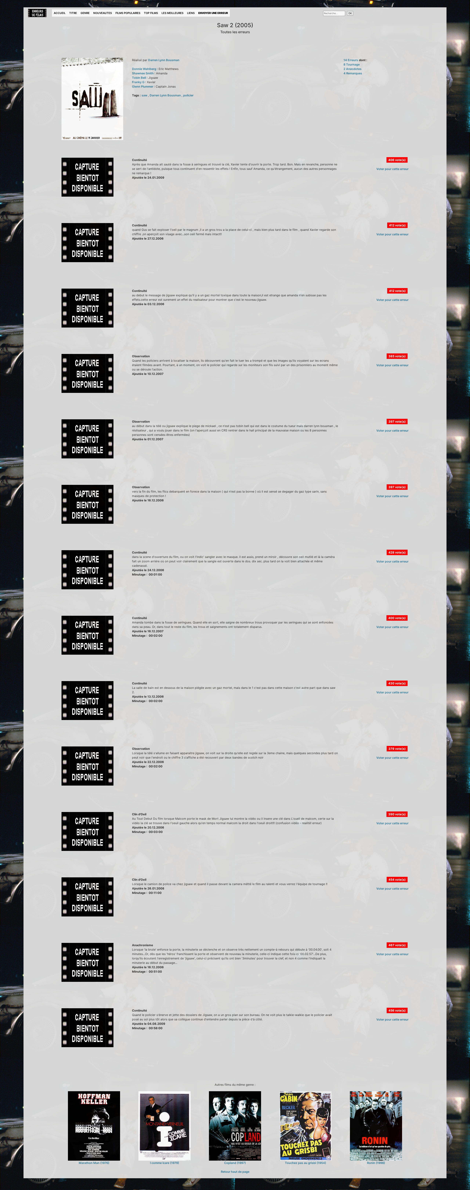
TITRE (73, 13)
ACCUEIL (60, 13)
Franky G (138, 82)
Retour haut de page (235, 1171)
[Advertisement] (93, 213)
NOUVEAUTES (102, 13)
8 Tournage (352, 64)
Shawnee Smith (143, 73)
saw (145, 95)
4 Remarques (353, 73)
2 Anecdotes (352, 69)
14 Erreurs (351, 60)
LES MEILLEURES (172, 13)
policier (188, 95)
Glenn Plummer (143, 86)
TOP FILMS (151, 13)
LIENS (191, 13)
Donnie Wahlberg (144, 69)
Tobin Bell (139, 77)
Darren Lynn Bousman (163, 60)
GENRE (85, 13)
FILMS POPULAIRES (127, 13)
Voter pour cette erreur (392, 169)
